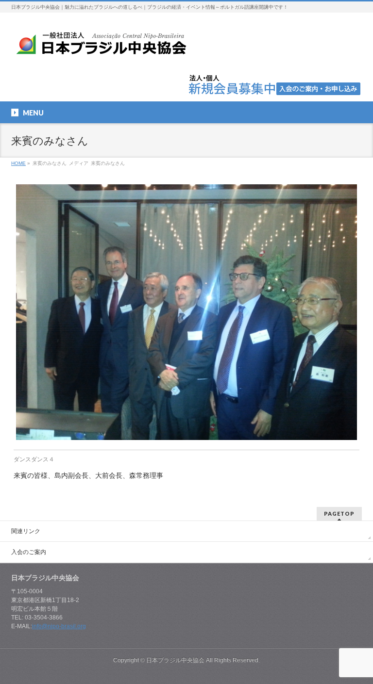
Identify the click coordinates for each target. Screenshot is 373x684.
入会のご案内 (28, 552)
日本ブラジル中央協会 (175, 660)
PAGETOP (339, 513)
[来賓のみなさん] (186, 312)
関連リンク (25, 531)
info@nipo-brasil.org (59, 626)
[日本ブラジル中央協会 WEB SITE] (105, 46)
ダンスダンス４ (34, 459)
